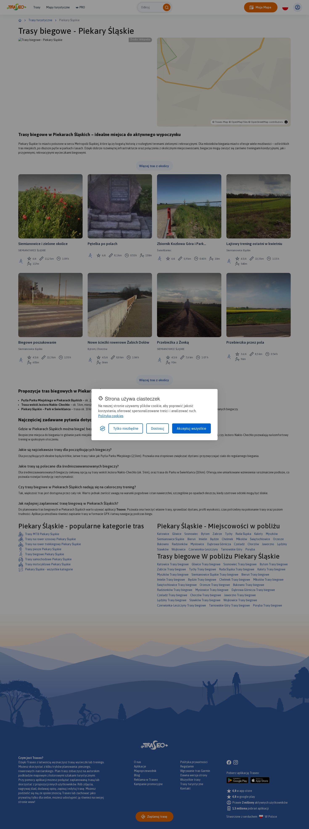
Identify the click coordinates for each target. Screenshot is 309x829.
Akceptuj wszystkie (191, 428)
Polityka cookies (110, 416)
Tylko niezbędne (125, 428)
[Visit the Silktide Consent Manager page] (102, 428)
